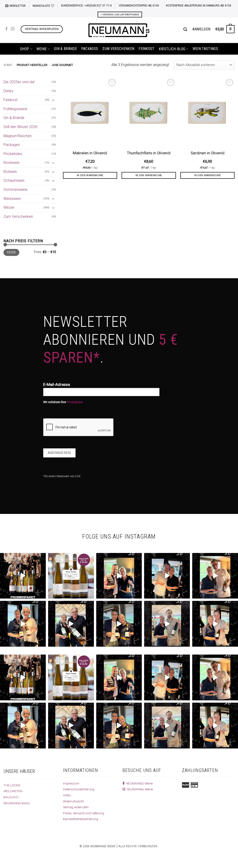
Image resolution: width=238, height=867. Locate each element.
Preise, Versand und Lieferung (83, 813)
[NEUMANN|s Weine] (119, 30)
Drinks (8, 91)
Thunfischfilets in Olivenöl (149, 153)
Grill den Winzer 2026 (20, 127)
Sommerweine (15, 189)
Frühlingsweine (15, 109)
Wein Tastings (205, 48)
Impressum (71, 783)
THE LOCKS (11, 785)
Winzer (8, 207)
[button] (15, 6)
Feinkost (147, 48)
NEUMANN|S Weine (139, 783)
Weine (41, 49)
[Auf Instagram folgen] (12, 29)
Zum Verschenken (118, 48)
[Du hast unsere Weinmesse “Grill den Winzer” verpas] (215, 624)
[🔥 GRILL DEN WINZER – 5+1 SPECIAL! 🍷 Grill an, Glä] (215, 576)
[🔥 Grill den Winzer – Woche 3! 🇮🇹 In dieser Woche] (119, 624)
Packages (89, 48)
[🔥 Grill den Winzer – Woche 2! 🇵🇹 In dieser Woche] (167, 624)
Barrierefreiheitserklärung (80, 819)
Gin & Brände (65, 48)
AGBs (67, 795)
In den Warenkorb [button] (90, 175)
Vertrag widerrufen (76, 807)
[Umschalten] (53, 100)
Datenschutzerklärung (78, 789)
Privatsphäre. (75, 402)
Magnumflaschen (17, 136)
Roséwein (11, 162)
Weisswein (12, 198)
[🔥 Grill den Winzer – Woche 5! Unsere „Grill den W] (23, 624)
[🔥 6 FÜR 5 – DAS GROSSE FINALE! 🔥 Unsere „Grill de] (119, 576)
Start (7, 65)
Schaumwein (13, 180)
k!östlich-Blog (172, 49)
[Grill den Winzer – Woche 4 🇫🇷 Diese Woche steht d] (71, 624)
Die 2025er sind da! (18, 82)
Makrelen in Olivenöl (90, 153)
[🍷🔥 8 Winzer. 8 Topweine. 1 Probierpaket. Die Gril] (23, 576)
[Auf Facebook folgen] (6, 29)
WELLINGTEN (12, 791)
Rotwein (10, 171)
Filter (11, 252)
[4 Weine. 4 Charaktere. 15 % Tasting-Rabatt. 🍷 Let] (71, 576)
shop (24, 49)
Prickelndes (12, 154)
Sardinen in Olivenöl (208, 153)
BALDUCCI (10, 797)
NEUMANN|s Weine (139, 789)
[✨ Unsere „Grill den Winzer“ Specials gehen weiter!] (167, 576)
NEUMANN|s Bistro (16, 803)
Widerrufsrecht (73, 801)
